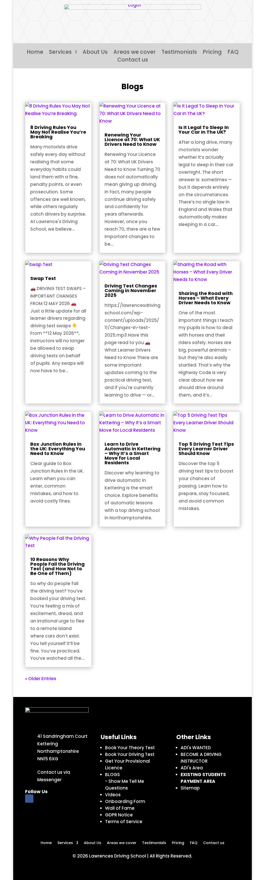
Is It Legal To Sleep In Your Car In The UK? (204, 129)
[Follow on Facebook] (29, 798)
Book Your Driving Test (129, 754)
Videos (113, 795)
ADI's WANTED (196, 748)
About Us (95, 53)
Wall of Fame (120, 808)
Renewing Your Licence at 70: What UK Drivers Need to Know (132, 139)
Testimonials (179, 53)
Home (35, 53)
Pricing (212, 53)
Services (60, 53)
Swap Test (43, 278)
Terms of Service (123, 821)
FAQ (233, 53)
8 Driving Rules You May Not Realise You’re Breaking (58, 132)
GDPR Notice (119, 815)
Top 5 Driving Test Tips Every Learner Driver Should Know (206, 449)
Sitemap (190, 788)
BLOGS (113, 774)
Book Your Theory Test (130, 748)
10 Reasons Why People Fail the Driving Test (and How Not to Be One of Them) (57, 566)
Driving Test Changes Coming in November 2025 (131, 290)
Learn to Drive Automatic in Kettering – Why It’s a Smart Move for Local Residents (132, 453)
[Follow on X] (41, 798)
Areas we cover (134, 53)
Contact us (132, 60)
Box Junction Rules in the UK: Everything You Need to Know (57, 449)
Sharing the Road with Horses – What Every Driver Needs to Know (206, 298)
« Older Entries (40, 679)
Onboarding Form (125, 801)
